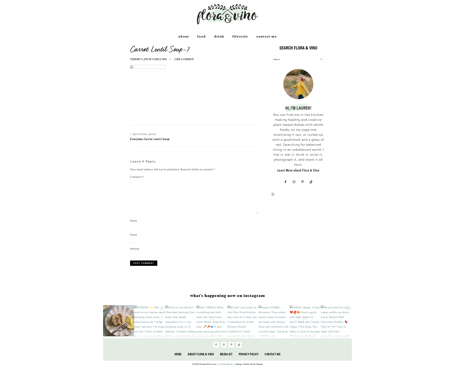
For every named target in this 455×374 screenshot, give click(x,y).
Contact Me (272, 354)
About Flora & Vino (201, 354)
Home (178, 354)
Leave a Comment (184, 59)
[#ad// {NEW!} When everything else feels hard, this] (212, 320)
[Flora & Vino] (227, 23)
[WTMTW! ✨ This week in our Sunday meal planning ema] (149, 320)
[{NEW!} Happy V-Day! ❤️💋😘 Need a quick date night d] (305, 320)
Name (133, 220)
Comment (137, 176)
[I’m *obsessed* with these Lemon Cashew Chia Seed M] (118, 320)
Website (135, 248)
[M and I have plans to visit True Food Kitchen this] (243, 320)
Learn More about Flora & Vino (298, 170)
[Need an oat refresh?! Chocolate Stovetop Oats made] (180, 320)
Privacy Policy (249, 354)
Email (133, 234)
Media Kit (226, 354)
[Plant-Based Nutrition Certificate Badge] (273, 194)
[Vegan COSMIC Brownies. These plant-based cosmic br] (274, 320)
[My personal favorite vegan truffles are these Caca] (336, 320)
